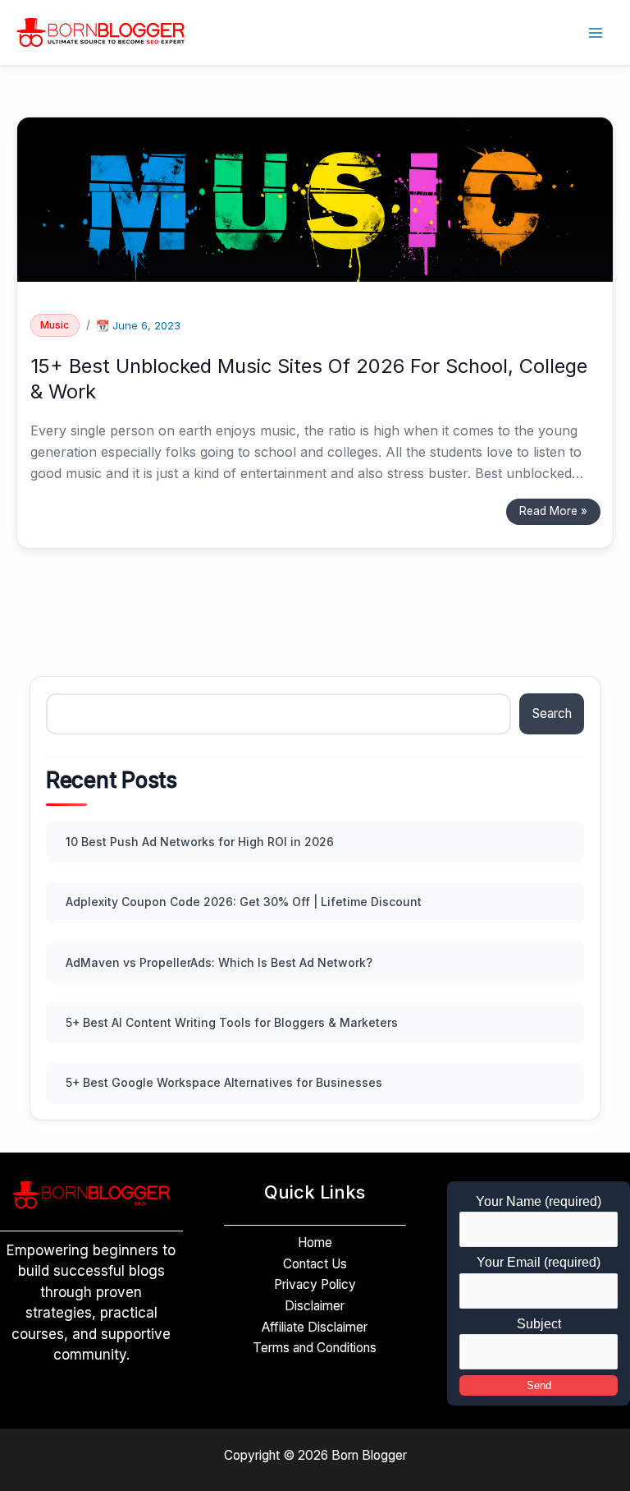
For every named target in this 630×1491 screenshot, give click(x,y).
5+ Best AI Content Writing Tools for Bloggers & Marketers (232, 1022)
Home (315, 1242)
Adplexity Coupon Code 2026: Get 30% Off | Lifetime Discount (244, 902)
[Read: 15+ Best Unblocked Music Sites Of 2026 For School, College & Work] (315, 198)
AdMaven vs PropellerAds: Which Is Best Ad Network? (219, 962)
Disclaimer (315, 1306)
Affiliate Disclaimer (315, 1327)
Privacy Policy (315, 1284)
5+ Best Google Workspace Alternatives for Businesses (224, 1082)
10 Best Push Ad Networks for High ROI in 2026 (200, 842)
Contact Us (315, 1264)
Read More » (552, 508)
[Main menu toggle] (596, 32)
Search (552, 713)
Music (54, 325)
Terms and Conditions (315, 1347)
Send (539, 1385)
